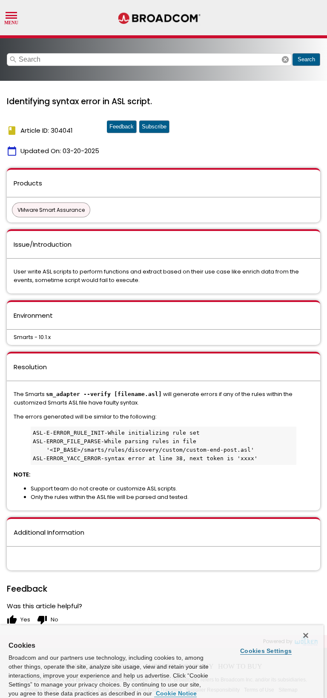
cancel (285, 59)
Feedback (121, 126)
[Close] (305, 635)
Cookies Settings (266, 650)
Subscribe (154, 126)
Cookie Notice (175, 693)
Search (306, 59)
